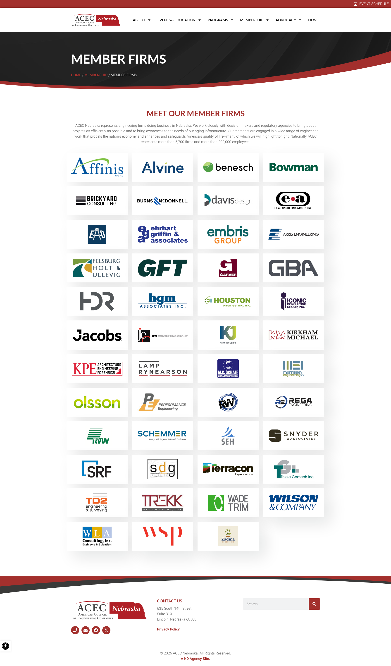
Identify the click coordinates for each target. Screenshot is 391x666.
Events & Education (176, 20)
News (313, 20)
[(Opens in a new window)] (75, 630)
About (139, 20)
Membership (251, 20)
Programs (218, 20)
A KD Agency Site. (195, 658)
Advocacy (286, 20)
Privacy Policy (168, 629)
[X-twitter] (106, 630)
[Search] (314, 604)
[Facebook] (96, 630)
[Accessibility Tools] (5, 646)
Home (76, 75)
